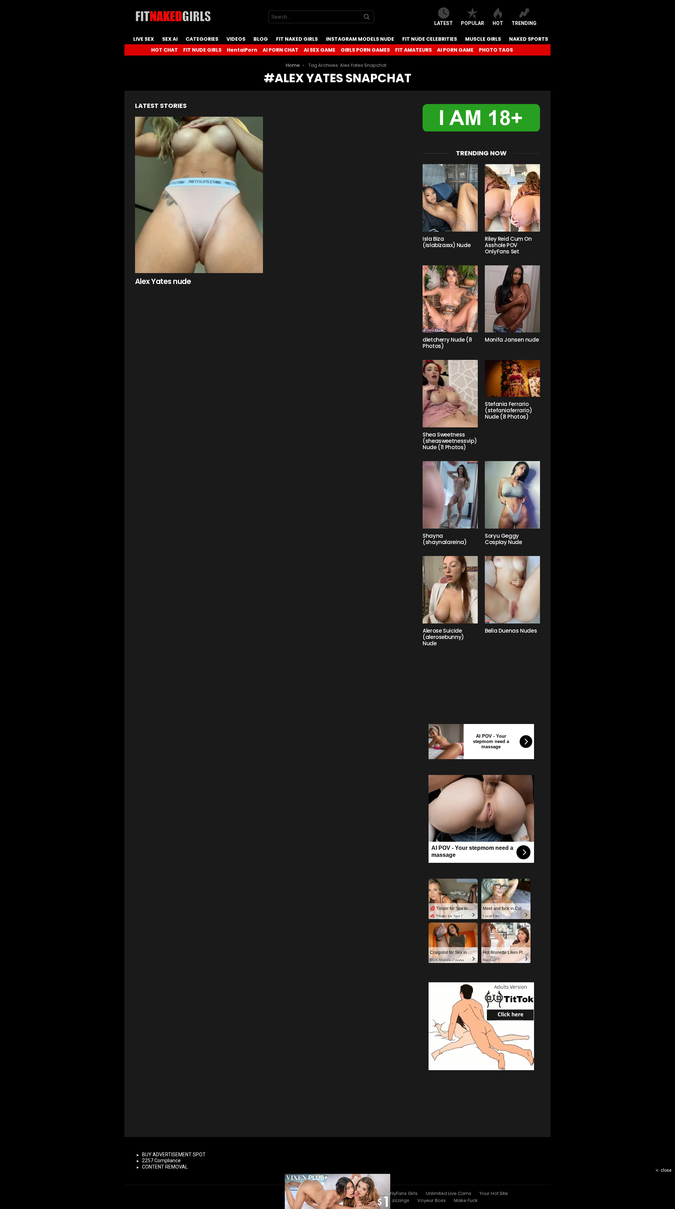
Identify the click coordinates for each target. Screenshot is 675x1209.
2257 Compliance (161, 1160)
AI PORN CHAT (280, 49)
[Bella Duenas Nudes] (512, 589)
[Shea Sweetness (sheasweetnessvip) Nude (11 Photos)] (450, 393)
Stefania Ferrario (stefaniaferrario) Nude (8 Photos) (508, 410)
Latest (443, 23)
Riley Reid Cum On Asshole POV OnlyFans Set (508, 245)
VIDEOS (235, 39)
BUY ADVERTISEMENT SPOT (174, 1154)
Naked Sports (528, 39)
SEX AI (170, 39)
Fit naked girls (297, 39)
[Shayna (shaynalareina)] (450, 495)
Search (367, 18)
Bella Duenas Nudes (511, 630)
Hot (498, 23)
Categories (202, 39)
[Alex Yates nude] (199, 195)
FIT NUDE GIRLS (202, 49)
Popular (472, 23)
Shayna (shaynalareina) (445, 539)
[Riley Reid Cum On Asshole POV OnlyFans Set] (512, 198)
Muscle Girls (483, 39)
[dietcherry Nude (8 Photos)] (450, 299)
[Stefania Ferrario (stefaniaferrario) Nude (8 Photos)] (512, 378)
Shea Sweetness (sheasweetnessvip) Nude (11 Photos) (450, 441)
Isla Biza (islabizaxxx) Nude (446, 242)
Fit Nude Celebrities (429, 39)
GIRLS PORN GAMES (365, 49)
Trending (524, 23)
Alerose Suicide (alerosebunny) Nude (443, 637)
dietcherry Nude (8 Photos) (447, 343)
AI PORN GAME (455, 49)
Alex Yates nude (163, 281)
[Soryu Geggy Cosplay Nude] (512, 495)
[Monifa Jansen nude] (512, 299)
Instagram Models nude (360, 39)
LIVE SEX (143, 39)
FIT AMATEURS (413, 49)
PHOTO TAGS (496, 49)
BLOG (260, 39)
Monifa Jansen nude (512, 339)
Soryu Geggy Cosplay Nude (503, 539)
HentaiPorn (242, 49)
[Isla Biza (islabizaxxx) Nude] (450, 198)
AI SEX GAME (319, 49)
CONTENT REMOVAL (165, 1167)
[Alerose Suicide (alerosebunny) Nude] (450, 589)
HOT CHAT (164, 49)
